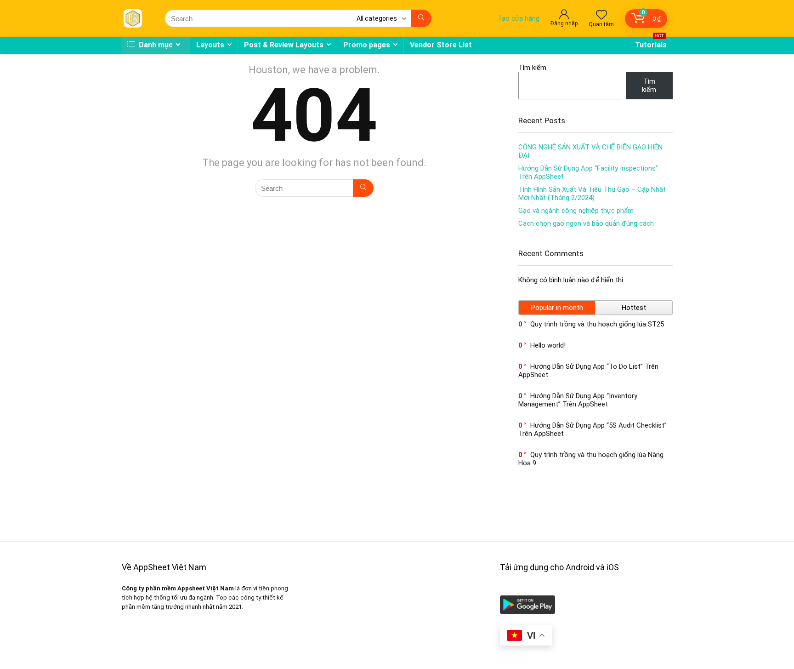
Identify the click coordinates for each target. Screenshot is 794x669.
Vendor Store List (441, 44)
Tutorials (651, 43)
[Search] (421, 18)
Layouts (210, 44)
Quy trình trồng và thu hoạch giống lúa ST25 (597, 324)
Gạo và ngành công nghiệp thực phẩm (576, 210)
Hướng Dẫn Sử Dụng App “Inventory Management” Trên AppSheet (577, 400)
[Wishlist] (601, 15)
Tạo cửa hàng (518, 18)
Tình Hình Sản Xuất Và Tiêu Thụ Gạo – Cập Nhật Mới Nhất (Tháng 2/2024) (592, 193)
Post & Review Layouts (283, 44)
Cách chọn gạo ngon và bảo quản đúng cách (586, 223)
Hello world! (548, 345)
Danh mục (155, 44)
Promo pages (366, 44)
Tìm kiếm (532, 67)
